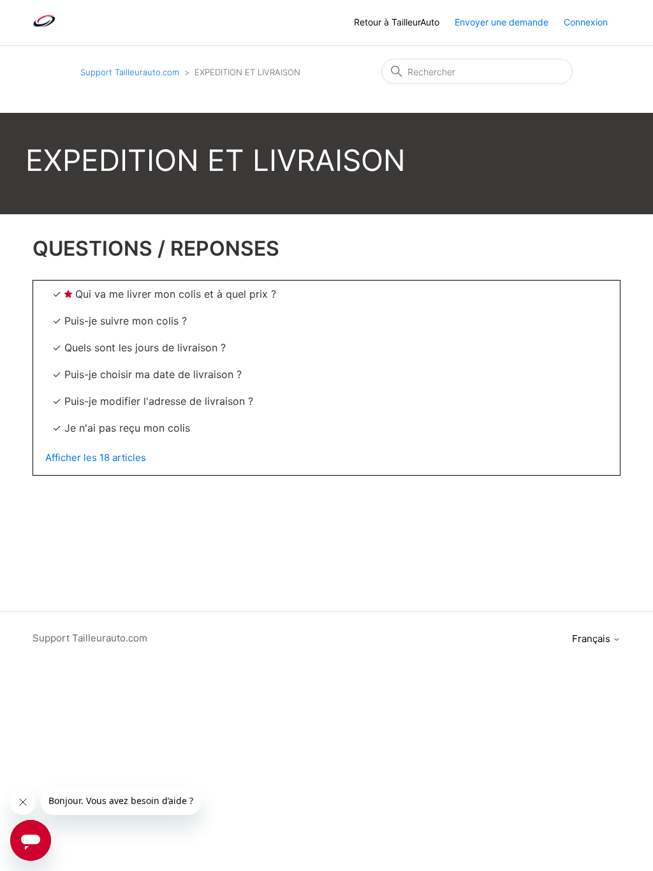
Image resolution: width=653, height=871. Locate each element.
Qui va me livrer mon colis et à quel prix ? (175, 294)
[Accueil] (44, 29)
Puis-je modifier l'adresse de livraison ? (158, 401)
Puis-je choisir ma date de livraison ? (153, 374)
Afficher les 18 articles (95, 457)
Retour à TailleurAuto (396, 22)
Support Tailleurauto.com (129, 72)
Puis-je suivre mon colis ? (125, 320)
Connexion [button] (586, 22)
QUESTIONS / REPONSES (156, 248)
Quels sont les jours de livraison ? (145, 347)
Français (592, 638)
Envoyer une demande (501, 22)
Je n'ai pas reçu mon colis (127, 427)
